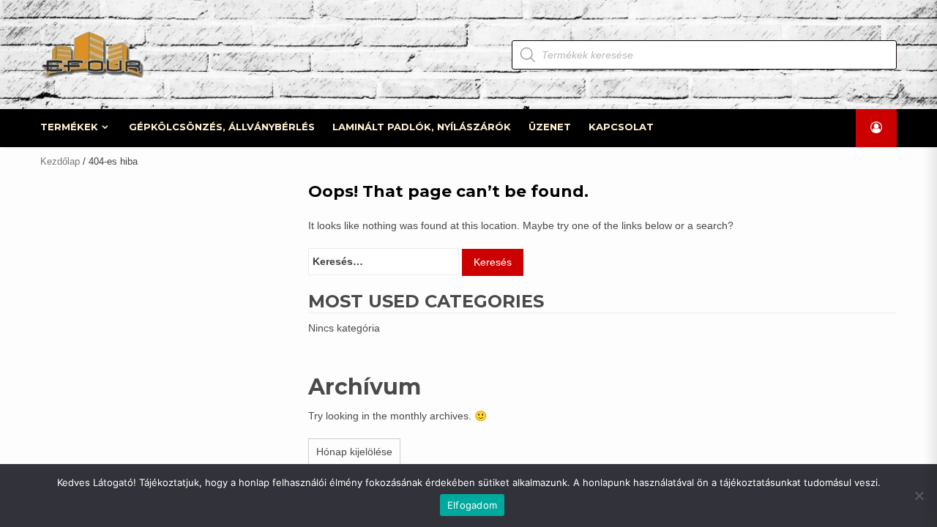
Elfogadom (472, 505)
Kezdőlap (60, 161)
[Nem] (918, 495)
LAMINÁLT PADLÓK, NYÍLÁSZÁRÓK (421, 126)
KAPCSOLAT (621, 126)
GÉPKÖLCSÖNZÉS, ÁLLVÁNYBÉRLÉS (222, 126)
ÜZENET (550, 126)
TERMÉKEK (69, 126)
